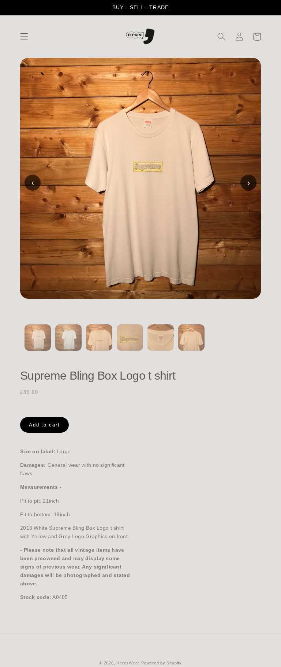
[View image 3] (99, 341)
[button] (24, 36)
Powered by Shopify (161, 663)
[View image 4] (130, 341)
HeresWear (127, 663)
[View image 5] (160, 341)
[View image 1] (38, 341)
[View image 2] (68, 341)
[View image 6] (191, 341)
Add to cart (44, 425)
